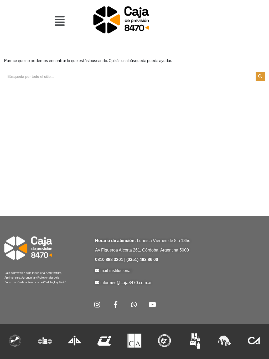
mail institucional (116, 270)
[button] (60, 20)
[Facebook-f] (115, 304)
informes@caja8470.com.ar (126, 282)
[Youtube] (152, 304)
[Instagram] (97, 304)
